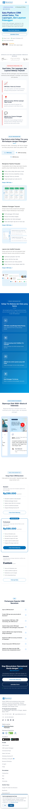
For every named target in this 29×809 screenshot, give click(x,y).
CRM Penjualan (5, 745)
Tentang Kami (5, 773)
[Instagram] (5, 720)
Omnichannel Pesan (6, 750)
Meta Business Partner (8, 7)
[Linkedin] (10, 720)
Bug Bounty (4, 790)
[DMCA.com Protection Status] (10, 733)
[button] (21, 435)
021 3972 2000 (8, 714)
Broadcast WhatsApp (7, 761)
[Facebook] (8, 720)
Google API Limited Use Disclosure (9, 787)
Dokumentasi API (6, 793)
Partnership (4, 781)
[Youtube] (13, 720)
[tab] (8, 153)
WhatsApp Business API (7, 756)
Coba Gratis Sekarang (14, 30)
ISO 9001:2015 (7, 9)
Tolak (5, 805)
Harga (3, 766)
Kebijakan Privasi (14, 802)
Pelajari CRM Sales (7, 182)
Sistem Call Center (6, 753)
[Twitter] (3, 720)
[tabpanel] (14, 224)
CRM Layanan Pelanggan (7, 748)
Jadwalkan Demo (14, 34)
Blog (3, 778)
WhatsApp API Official (21, 7)
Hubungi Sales (14, 580)
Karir (3, 775)
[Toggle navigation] (25, 2)
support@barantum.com (20, 714)
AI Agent (4, 764)
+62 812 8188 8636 (9, 717)
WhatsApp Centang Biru (7, 758)
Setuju (11, 805)
